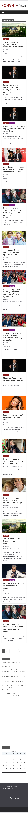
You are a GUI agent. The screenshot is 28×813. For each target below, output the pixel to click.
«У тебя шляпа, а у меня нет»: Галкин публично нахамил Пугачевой (13, 169)
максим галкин (20, 51)
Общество (6, 39)
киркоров (13, 301)
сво (9, 594)
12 (10, 762)
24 (3, 768)
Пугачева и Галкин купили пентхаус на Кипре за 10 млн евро (12, 500)
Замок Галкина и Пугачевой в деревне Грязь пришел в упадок (13, 44)
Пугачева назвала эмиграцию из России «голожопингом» (13, 461)
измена (12, 345)
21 (17, 765)
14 (17, 762)
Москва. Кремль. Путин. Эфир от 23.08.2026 (13, 669)
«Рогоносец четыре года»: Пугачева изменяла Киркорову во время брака (14, 336)
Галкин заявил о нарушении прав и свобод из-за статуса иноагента (12, 88)
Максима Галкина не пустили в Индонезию (13, 379)
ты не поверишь (13, 594)
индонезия (9, 385)
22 (21, 765)
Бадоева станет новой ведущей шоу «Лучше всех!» (13, 417)
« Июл (3, 775)
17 (3, 765)
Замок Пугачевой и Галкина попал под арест (11, 541)
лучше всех (14, 424)
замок (15, 51)
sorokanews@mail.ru (10, 788)
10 (3, 762)
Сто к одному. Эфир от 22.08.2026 (10, 696)
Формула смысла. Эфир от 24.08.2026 (11, 662)
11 (6, 762)
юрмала (5, 178)
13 (13, 762)
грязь (12, 51)
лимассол (16, 507)
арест (12, 548)
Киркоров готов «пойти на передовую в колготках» (13, 585)
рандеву (20, 176)
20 (13, 765)
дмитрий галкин (8, 259)
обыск (20, 259)
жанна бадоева (7, 424)
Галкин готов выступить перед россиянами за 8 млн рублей (14, 128)
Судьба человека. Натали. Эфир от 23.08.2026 (13, 676)
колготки (11, 593)
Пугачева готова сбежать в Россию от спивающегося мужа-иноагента (12, 211)
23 (24, 765)
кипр (12, 507)
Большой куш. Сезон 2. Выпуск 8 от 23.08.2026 (13, 671)
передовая (5, 594)
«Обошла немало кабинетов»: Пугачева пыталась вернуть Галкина (13, 628)
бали (5, 385)
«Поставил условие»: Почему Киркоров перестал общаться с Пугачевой (12, 293)
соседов (5, 53)
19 (10, 765)
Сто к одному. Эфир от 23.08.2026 (10, 679)
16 (15, 651)
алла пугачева (7, 51)
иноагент (13, 94)
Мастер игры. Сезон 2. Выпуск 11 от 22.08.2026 (14, 685)
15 (21, 762)
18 (6, 765)
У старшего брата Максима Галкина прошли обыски (11, 252)
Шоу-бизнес (12, 123)
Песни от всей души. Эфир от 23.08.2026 (12, 674)
